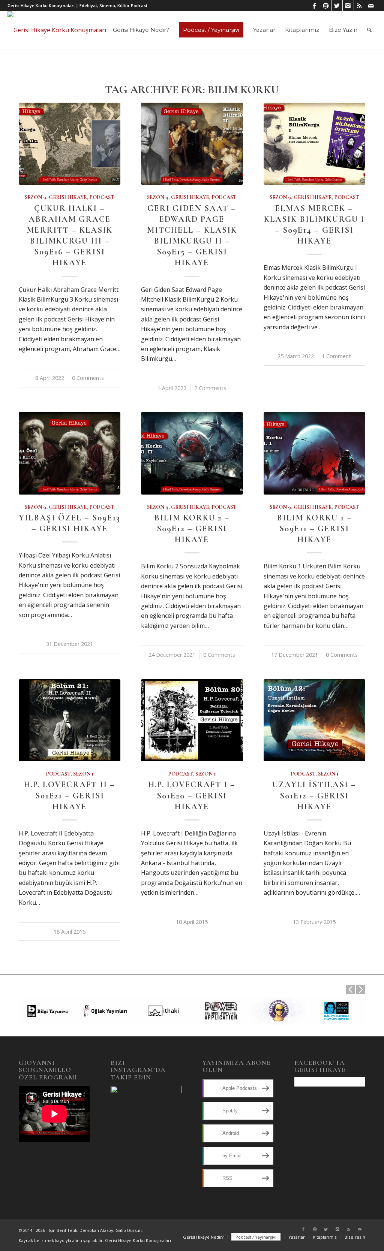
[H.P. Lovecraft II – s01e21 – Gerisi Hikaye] (69, 720)
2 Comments (210, 388)
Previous (350, 989)
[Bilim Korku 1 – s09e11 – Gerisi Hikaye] (314, 453)
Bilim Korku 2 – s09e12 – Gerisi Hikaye (192, 528)
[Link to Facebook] (314, 5)
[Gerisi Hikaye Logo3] (57, 30)
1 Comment (336, 356)
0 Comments (88, 377)
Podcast (101, 197)
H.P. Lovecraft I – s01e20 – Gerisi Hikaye (192, 795)
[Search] (369, 30)
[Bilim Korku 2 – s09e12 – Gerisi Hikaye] (192, 453)
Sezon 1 (83, 774)
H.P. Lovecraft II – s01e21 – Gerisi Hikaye (69, 795)
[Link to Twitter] (337, 5)
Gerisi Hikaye (68, 197)
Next (360, 989)
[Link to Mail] (370, 5)
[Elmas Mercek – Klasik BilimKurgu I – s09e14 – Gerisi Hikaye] (314, 144)
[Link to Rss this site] (359, 5)
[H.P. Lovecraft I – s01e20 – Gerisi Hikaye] (192, 720)
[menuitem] (141, 30)
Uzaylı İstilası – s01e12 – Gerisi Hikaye (314, 795)
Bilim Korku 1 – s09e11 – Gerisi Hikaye (314, 528)
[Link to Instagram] (348, 5)
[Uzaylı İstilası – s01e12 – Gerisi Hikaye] (314, 720)
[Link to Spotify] (325, 5)
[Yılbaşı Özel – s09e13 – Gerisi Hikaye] (69, 453)
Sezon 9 (35, 197)
